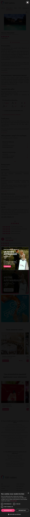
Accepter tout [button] (8, 510)
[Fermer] (27, 2)
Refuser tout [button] (22, 510)
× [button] (28, 493)
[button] (15, 514)
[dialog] (15, 504)
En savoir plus (14, 500)
